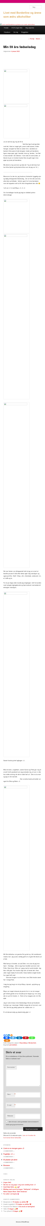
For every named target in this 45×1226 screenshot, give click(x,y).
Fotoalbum (7, 32)
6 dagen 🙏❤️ (13, 1209)
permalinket (13, 1045)
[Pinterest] (25, 1038)
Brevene (6, 1165)
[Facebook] (4, 1035)
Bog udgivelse (30, 28)
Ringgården (24, 32)
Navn (11, 1094)
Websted (10, 1116)
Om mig (15, 32)
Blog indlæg (23, 1043)
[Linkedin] (9, 1035)
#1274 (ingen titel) (17, 28)
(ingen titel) (7, 1182)
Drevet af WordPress (22, 1222)
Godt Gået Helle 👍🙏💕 (11, 1187)
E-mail (11, 1105)
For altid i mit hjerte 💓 (11, 1194)
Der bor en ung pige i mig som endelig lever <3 (19, 1185)
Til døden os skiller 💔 (20, 1202)
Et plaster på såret (10, 1159)
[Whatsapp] (32, 1038)
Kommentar (11, 1067)
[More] (11, 1035)
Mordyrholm (32, 1043)
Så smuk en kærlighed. (27, 1206)
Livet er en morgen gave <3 (13, 1148)
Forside (6, 28)
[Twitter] (7, 1035)
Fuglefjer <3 (9, 1154)
